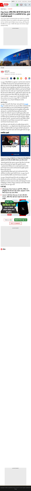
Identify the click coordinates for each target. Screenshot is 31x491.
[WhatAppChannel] (17, 5)
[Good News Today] (6, 6)
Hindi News (3, 9)
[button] (12, 154)
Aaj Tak (19, 1)
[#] (18, 79)
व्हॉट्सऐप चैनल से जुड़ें (19, 220)
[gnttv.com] (2, 71)
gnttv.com (7, 71)
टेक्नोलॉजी (10, 9)
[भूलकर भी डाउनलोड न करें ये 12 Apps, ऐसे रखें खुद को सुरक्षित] (11, 140)
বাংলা (16, 1)
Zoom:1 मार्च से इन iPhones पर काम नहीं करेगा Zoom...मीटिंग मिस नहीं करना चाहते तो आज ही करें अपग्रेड (15, 196)
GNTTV (13, 1)
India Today (24, 1)
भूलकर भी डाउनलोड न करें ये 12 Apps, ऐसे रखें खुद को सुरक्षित (10, 145)
